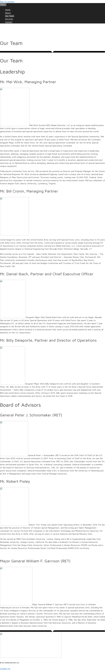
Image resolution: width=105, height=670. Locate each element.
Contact (8, 22)
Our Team (9, 16)
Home (7, 10)
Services (9, 19)
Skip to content (7, 1)
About (8, 13)
